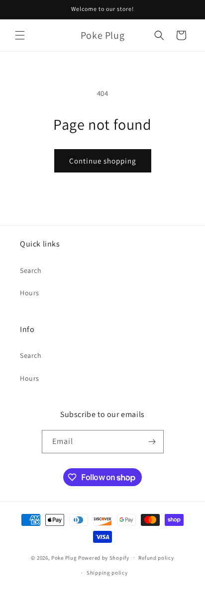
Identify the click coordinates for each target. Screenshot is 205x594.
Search (31, 270)
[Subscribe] (152, 441)
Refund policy (156, 557)
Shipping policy (107, 572)
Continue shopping (102, 161)
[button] (20, 35)
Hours (29, 292)
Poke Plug (64, 557)
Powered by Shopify (103, 557)
